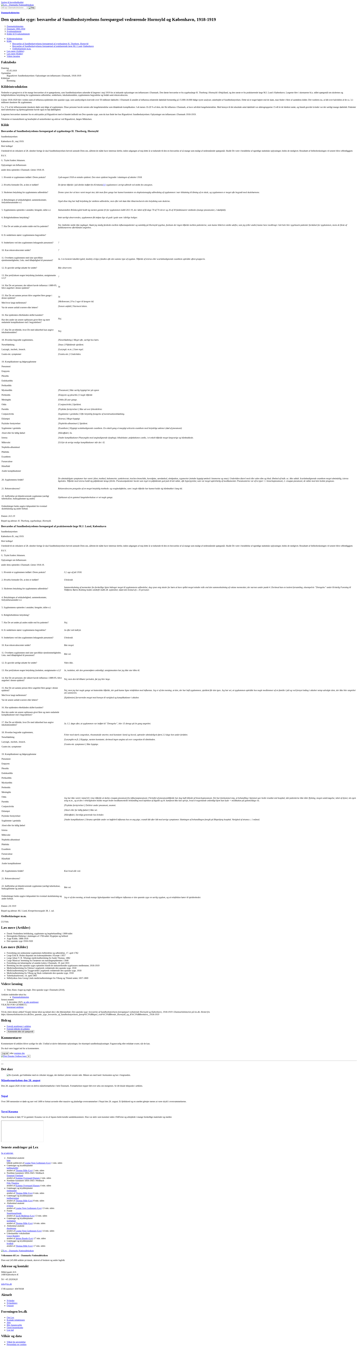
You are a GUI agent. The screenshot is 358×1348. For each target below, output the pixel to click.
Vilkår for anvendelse (16, 1342)
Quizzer (10, 1305)
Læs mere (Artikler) (15, 51)
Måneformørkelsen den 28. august (20, 1080)
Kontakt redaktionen (16, 1320)
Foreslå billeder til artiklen (18, 1029)
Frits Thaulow (13, 1183)
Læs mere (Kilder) (15, 54)
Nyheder (10, 1300)
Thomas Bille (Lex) (24, 1170)
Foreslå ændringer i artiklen (19, 1026)
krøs (8, 1160)
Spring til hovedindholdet (12, 2)
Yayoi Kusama (9, 1111)
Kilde (9, 41)
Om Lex (10, 1317)
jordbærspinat (13, 1198)
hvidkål (10, 1243)
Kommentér (20, 1032)
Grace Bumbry (13, 1236)
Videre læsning (13, 56)
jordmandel (12, 1190)
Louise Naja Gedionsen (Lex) (38, 1163)
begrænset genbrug (15, 1007)
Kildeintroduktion (14, 38)
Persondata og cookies (16, 1344)
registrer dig (19, 1053)
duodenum (11, 1228)
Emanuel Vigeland (15, 1175)
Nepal (4, 1096)
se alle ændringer (31, 1002)
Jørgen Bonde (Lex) (24, 1238)
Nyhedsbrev (12, 1303)
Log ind (10, 1330)
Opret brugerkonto (15, 1327)
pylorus (10, 1206)
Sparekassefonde (14, 1213)
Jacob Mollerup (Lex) (25, 1216)
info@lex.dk (6, 1284)
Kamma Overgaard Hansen (28, 1178)
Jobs (9, 1322)
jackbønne (11, 1221)
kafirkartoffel (12, 1168)
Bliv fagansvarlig (14, 1325)
